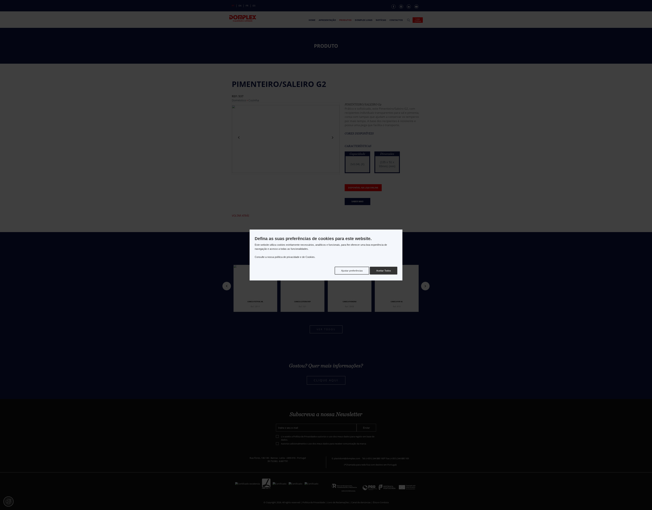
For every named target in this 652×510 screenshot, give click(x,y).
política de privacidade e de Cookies (295, 257)
